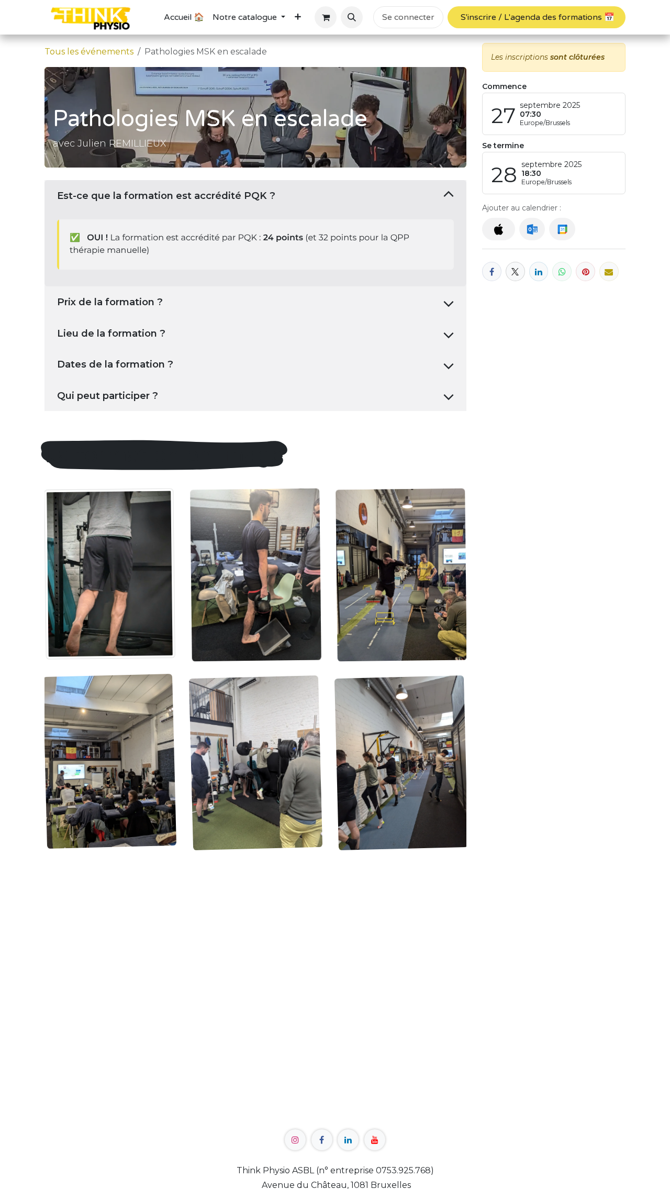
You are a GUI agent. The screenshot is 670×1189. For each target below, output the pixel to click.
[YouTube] (374, 1139)
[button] (352, 17)
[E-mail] (609, 271)
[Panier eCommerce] (326, 17)
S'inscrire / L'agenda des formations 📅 (537, 17)
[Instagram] (295, 1139)
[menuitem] (184, 17)
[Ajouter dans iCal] (498, 229)
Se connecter (408, 17)
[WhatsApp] (562, 271)
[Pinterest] (585, 271)
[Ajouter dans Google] (562, 229)
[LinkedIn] (539, 271)
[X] (515, 271)
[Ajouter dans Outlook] (532, 229)
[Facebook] (491, 271)
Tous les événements (88, 52)
